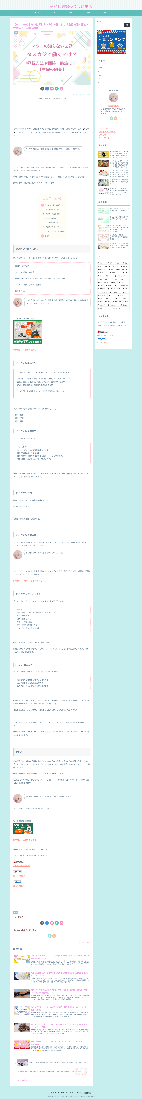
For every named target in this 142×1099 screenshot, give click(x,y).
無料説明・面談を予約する (25, 350)
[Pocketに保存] (52, 89)
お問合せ (102, 135)
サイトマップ (104, 138)
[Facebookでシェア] (47, 89)
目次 (48, 198)
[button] (61, 89)
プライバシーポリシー (107, 132)
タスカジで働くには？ (52, 205)
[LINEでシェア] (57, 89)
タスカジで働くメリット (54, 227)
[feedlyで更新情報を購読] (50, 936)
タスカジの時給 (51, 218)
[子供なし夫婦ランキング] (18, 862)
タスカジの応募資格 (53, 214)
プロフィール (104, 128)
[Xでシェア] (42, 89)
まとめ (47, 236)
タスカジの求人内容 (53, 209)
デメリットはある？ (57, 231)
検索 (99, 21)
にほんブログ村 (19, 876)
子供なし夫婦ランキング (21, 866)
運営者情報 (87, 1093)
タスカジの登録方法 (53, 222)
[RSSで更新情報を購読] (54, 936)
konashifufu (113, 106)
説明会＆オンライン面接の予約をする (29, 581)
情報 (16, 912)
